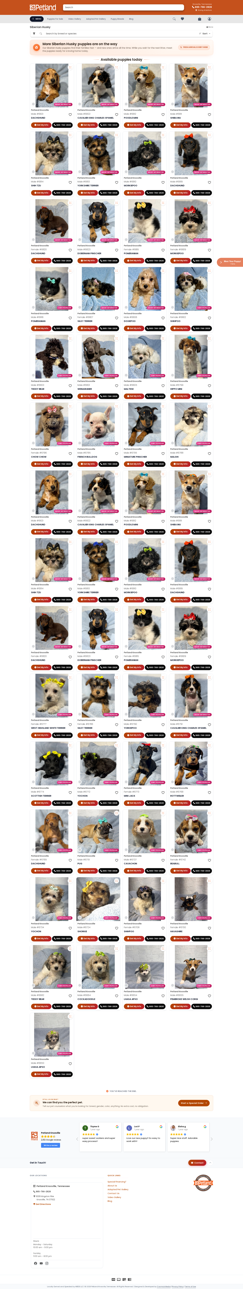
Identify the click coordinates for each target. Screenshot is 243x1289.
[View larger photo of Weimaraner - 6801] (116, 338)
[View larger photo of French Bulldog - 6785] (116, 406)
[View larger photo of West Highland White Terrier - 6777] (70, 677)
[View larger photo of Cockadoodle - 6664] (116, 948)
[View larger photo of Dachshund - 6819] (209, 135)
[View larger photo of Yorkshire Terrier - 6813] (116, 135)
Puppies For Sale (55, 19)
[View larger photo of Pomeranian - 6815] (163, 202)
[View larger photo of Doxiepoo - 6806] (163, 270)
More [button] (210, 27)
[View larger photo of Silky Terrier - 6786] (116, 677)
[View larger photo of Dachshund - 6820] (70, 202)
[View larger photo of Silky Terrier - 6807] (116, 270)
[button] (211, 1140)
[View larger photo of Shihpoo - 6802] (209, 270)
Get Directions (43, 1204)
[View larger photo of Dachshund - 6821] (70, 67)
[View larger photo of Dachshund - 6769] (70, 813)
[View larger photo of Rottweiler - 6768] (209, 745)
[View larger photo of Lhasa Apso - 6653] (70, 1016)
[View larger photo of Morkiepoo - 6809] (209, 202)
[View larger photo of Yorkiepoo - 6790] (163, 677)
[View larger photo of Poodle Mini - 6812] (163, 67)
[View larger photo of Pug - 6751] (116, 813)
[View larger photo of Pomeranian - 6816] (70, 270)
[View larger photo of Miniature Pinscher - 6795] (163, 406)
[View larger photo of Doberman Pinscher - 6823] (116, 202)
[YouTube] (41, 1263)
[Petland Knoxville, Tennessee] (43, 7)
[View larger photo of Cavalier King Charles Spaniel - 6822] (116, 67)
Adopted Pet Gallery (96, 19)
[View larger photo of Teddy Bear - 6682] (70, 948)
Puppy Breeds (117, 19)
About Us (112, 1185)
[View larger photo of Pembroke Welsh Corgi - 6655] (209, 948)
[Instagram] (47, 1263)
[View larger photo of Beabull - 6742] (209, 813)
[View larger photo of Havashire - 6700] (209, 880)
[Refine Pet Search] (34, 33)
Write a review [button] (51, 1145)
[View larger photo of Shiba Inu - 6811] (209, 67)
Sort (204, 33)
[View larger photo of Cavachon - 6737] (163, 813)
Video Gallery (74, 19)
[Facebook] (35, 1263)
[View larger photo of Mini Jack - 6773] (163, 745)
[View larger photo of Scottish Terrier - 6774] (70, 745)
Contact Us (113, 1193)
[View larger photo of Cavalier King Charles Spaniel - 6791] (209, 677)
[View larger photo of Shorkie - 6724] (116, 880)
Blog (131, 19)
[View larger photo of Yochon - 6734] (70, 880)
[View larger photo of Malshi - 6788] (209, 406)
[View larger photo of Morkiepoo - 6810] (163, 135)
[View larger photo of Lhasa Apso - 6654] (163, 948)
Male (37, 114)
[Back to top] (210, 1163)
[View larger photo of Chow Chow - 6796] (70, 406)
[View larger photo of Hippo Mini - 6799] (209, 338)
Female (39, 249)
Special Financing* (117, 1181)
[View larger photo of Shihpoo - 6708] (163, 880)
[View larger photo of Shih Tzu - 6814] (70, 135)
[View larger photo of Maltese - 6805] (163, 338)
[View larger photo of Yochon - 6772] (116, 745)
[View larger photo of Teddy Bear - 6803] (70, 338)
